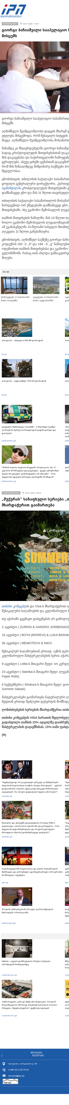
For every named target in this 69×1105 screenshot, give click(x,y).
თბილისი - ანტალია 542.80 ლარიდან (22, 340)
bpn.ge (5, 882)
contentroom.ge (9, 975)
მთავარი (36, 1053)
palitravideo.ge (9, 440)
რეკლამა (38, 1055)
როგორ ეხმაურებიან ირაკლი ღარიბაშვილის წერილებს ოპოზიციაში (27, 911)
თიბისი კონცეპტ (14, 606)
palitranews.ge (9, 923)
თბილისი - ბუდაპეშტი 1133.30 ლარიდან (24, 381)
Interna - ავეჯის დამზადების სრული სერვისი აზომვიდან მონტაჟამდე (26, 963)
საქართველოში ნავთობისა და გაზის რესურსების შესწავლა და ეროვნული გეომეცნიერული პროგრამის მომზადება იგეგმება (32, 871)
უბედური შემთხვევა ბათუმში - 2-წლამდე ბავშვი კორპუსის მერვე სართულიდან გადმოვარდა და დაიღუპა (29, 430)
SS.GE (6, 272)
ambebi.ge (7, 796)
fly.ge (4, 354)
